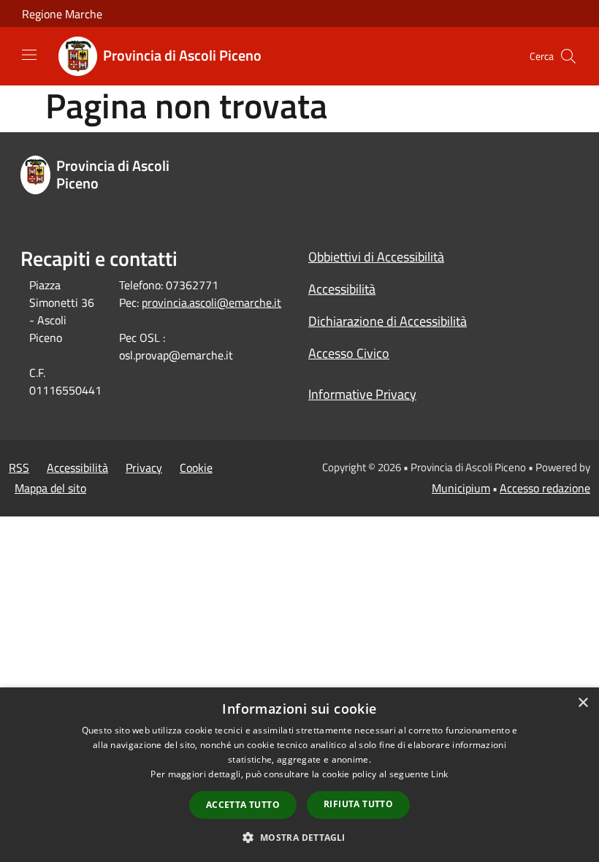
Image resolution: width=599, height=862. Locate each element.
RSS (19, 467)
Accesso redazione (545, 488)
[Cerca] (568, 56)
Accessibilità (341, 289)
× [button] (582, 703)
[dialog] (299, 774)
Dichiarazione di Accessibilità (387, 321)
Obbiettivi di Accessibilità (376, 257)
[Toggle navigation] (29, 55)
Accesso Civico (348, 353)
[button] (299, 837)
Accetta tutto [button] (243, 804)
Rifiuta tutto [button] (358, 804)
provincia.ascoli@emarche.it (211, 302)
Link (439, 774)
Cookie (196, 467)
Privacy (144, 467)
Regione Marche (62, 14)
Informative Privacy (362, 394)
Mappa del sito (50, 488)
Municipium (461, 488)
